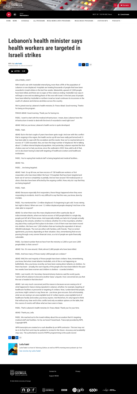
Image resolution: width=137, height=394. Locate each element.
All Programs (39, 21)
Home (8, 21)
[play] (8, 14)
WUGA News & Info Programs (58, 21)
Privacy (78, 371)
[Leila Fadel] (12, 349)
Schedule (25, 21)
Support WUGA (54, 376)
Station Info (103, 21)
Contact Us (52, 371)
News (15, 21)
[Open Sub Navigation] (18, 21)
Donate (125, 5)
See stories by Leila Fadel (30, 351)
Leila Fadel (18, 64)
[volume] (15, 14)
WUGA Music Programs (84, 21)
